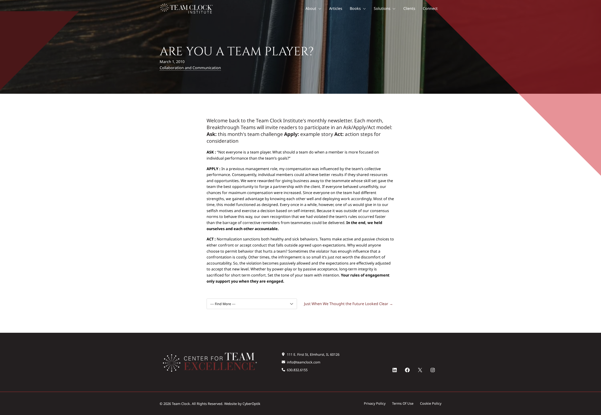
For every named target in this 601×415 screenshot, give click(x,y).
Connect (430, 8)
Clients (409, 8)
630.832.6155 (297, 370)
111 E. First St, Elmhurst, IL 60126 (313, 354)
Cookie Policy (430, 403)
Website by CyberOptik (242, 403)
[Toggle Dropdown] (321, 8)
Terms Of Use (402, 403)
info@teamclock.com (303, 362)
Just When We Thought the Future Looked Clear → (348, 303)
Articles (335, 8)
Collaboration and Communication (190, 67)
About (310, 8)
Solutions (382, 8)
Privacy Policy (374, 403)
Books (355, 8)
